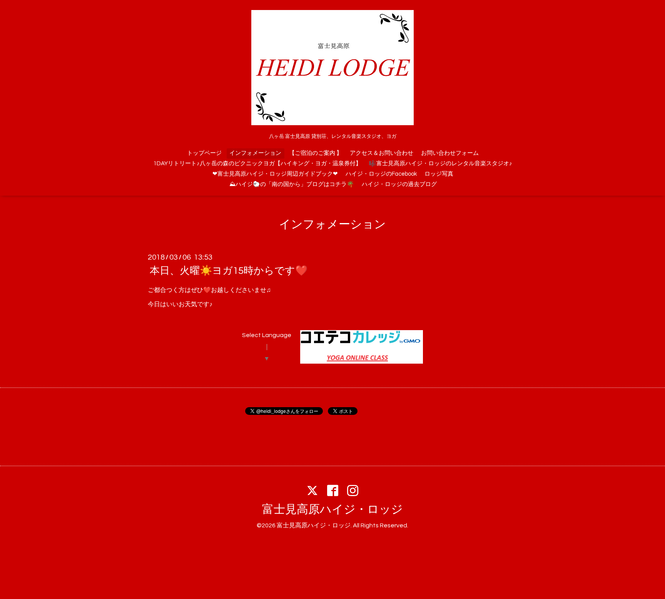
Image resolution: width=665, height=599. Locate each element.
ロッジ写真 (438, 174)
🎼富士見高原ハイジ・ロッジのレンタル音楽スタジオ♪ (440, 163)
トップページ (204, 153)
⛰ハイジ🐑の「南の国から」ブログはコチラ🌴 (291, 184)
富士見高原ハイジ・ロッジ (332, 509)
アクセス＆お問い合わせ (381, 153)
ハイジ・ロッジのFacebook (381, 174)
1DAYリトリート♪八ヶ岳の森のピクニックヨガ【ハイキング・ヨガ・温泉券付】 (257, 163)
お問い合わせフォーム (450, 153)
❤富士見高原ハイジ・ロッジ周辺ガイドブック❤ (275, 174)
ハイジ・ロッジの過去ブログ (399, 184)
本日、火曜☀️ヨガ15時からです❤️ (228, 271)
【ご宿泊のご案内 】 (315, 153)
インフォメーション (255, 153)
